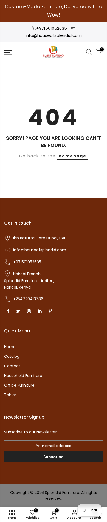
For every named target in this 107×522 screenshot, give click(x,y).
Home (10, 346)
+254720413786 (28, 299)
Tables (10, 395)
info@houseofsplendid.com (54, 35)
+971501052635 (51, 28)
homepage (72, 156)
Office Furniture (19, 385)
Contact (12, 366)
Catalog (11, 356)
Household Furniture (23, 375)
